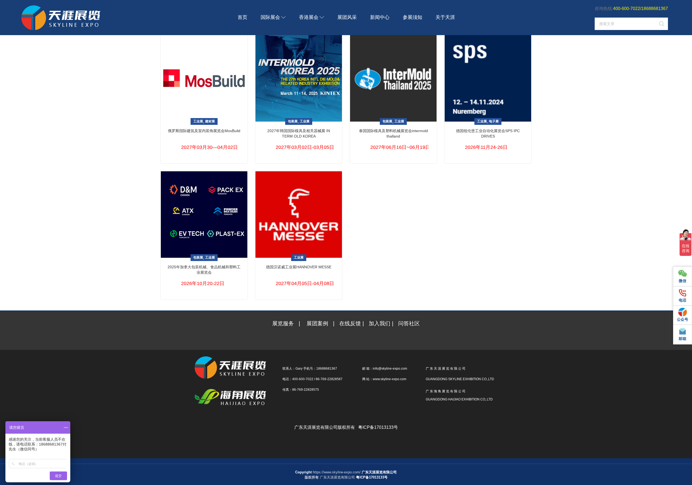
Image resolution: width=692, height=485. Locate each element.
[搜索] (662, 24)
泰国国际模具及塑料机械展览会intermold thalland (393, 133)
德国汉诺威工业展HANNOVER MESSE (298, 267)
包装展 (293, 121)
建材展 (210, 121)
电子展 (494, 121)
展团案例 (317, 323)
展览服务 (283, 323)
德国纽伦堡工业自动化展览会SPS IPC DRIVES (488, 133)
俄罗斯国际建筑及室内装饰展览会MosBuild (204, 131)
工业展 (198, 121)
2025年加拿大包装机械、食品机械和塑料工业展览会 (204, 270)
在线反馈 (350, 323)
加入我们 (380, 323)
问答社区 (409, 323)
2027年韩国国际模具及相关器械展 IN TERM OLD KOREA (298, 133)
